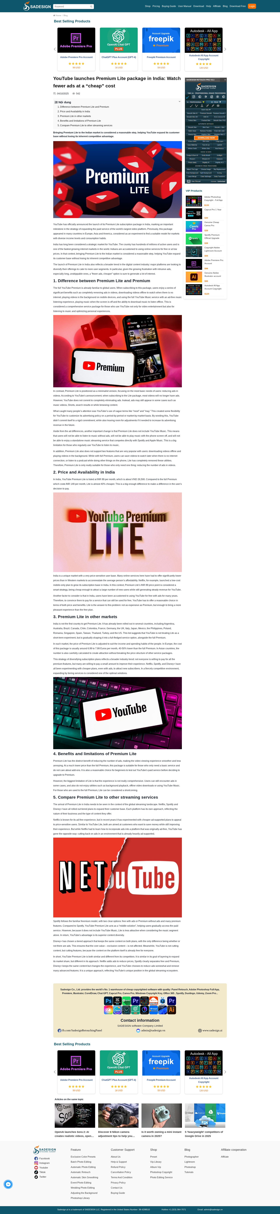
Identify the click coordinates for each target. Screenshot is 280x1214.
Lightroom (189, 1162)
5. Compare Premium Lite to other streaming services (85, 125)
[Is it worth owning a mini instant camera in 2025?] (161, 1115)
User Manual (184, 6)
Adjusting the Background (84, 1193)
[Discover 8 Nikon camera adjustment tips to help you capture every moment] (118, 1115)
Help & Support (119, 1162)
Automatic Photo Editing (83, 1167)
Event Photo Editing (81, 1182)
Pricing (156, 6)
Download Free (238, 6)
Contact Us (116, 1188)
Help (208, 6)
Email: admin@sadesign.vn (210, 1209)
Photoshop (190, 1167)
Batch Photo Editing (81, 1162)
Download (198, 6)
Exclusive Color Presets (83, 1157)
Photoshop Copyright (161, 1172)
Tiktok (42, 1172)
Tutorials (188, 1172)
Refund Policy (118, 1167)
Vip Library (155, 1162)
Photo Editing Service (161, 1177)
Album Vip (155, 1167)
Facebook (44, 1158)
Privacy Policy (118, 1182)
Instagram (44, 1163)
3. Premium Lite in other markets (74, 116)
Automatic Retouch (80, 1172)
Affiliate (217, 6)
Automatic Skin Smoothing (84, 1177)
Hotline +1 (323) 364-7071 (174, 1209)
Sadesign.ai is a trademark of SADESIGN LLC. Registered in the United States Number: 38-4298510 (103, 1209)
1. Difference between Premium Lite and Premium (83, 107)
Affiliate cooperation (233, 1149)
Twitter (42, 1177)
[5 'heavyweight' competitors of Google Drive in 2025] (205, 1115)
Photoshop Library (80, 1198)
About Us (115, 1157)
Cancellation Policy (121, 1172)
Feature (76, 1149)
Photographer (191, 1157)
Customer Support (123, 1149)
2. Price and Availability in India (74, 111)
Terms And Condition (121, 1177)
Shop (147, 6)
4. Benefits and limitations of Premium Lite (79, 121)
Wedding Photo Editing (83, 1188)
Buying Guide (169, 6)
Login (252, 6)
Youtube (43, 1167)
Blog (225, 6)
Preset (153, 1157)
